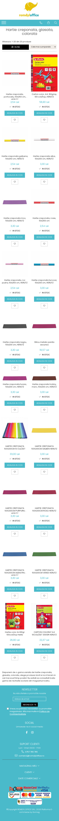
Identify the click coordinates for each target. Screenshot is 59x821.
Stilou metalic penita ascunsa (44, 343)
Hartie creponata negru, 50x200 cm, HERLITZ (15, 343)
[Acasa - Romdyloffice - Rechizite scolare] (29, 9)
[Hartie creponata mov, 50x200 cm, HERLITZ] (15, 202)
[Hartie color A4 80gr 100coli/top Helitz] (15, 616)
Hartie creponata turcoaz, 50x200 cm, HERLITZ (44, 281)
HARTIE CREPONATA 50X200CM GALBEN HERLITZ (44, 447)
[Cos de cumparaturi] (48, 23)
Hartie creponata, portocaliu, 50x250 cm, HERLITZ (15, 96)
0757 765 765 (31, 751)
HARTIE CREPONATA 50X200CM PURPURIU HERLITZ (15, 510)
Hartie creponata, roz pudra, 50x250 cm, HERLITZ (15, 281)
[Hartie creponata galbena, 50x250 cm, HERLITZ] (15, 140)
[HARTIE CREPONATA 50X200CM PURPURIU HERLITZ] (15, 492)
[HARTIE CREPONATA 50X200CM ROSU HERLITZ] (44, 492)
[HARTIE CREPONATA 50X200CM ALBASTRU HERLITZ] (15, 554)
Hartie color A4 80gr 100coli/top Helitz (15, 633)
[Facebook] (26, 732)
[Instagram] (32, 732)
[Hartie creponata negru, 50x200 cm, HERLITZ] (15, 326)
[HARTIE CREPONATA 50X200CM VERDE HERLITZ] (44, 554)
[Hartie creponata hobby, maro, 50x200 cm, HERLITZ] (44, 378)
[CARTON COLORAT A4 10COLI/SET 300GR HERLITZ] (44, 616)
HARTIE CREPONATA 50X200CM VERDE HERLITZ (44, 571)
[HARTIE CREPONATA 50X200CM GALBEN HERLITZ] (44, 430)
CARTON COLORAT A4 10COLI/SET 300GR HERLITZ (44, 633)
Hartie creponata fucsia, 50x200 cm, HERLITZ (15, 385)
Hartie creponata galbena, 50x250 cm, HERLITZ (15, 157)
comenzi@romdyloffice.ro (31, 755)
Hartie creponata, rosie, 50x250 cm (44, 219)
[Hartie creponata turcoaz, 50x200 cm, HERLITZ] (44, 264)
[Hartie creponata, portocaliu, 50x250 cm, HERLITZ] (15, 73)
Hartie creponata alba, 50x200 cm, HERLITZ (44, 157)
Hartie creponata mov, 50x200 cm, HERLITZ (15, 219)
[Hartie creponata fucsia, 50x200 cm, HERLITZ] (15, 378)
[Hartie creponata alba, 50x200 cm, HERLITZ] (44, 140)
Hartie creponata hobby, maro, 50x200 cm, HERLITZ (44, 385)
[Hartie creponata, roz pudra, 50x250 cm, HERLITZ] (15, 264)
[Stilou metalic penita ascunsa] (44, 326)
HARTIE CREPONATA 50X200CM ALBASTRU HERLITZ (15, 572)
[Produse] (4, 23)
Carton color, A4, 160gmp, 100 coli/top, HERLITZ (44, 95)
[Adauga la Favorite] (14, 119)
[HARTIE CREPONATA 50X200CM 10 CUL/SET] (15, 430)
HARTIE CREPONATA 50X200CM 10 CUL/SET (14, 447)
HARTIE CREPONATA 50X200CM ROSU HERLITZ (44, 509)
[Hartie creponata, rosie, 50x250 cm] (44, 202)
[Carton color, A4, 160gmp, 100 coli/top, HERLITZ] (44, 73)
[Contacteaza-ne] (41, 23)
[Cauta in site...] (55, 23)
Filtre (17, 47)
